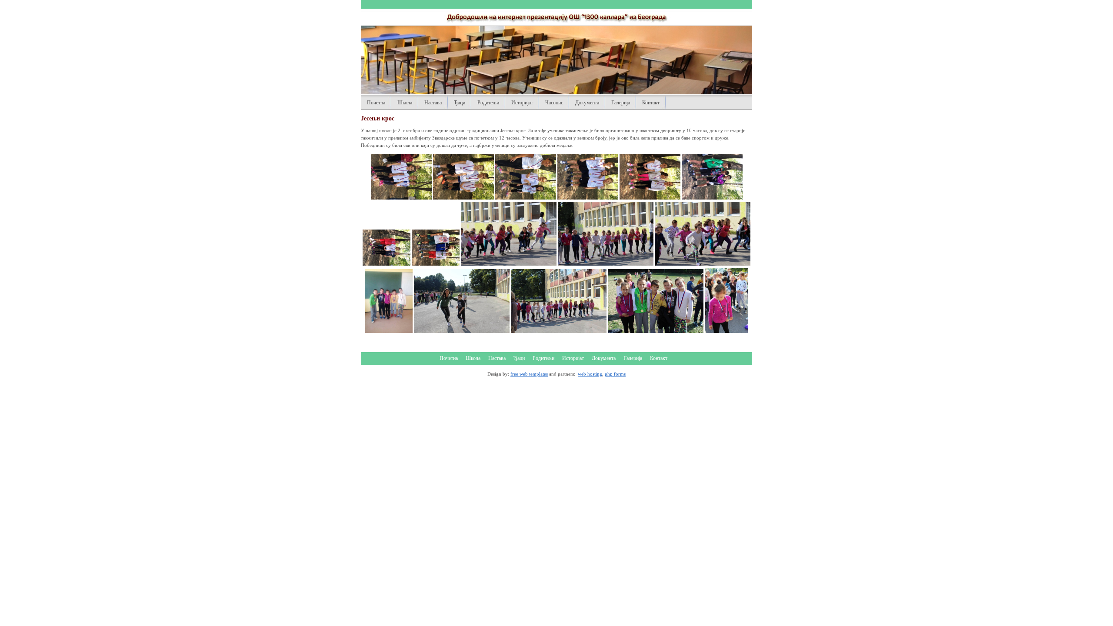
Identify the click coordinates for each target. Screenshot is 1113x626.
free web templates (529, 373)
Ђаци (460, 103)
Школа (404, 103)
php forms (615, 373)
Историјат (522, 103)
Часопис (554, 103)
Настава (433, 103)
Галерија (620, 103)
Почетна (376, 103)
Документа (587, 103)
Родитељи (488, 103)
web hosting (590, 373)
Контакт (651, 103)
